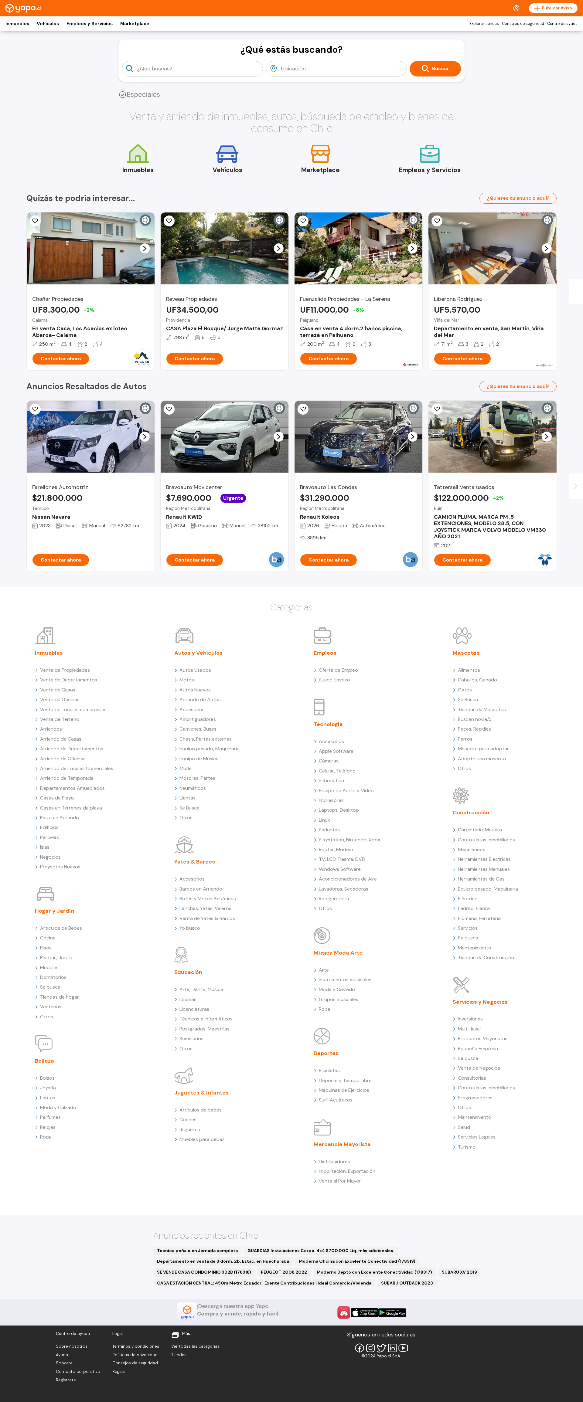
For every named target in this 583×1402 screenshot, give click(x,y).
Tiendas (178, 1354)
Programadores (475, 1098)
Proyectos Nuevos (60, 867)
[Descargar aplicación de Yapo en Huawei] (344, 1312)
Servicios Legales (477, 1137)
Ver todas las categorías (195, 1346)
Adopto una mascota (482, 758)
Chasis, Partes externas (205, 739)
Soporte (64, 1363)
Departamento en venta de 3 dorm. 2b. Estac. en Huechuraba (223, 1261)
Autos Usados (195, 670)
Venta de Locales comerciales (73, 709)
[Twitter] (381, 1348)
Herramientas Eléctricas (484, 859)
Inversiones (470, 1019)
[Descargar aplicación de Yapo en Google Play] (392, 1312)
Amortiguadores (197, 719)
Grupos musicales (338, 999)
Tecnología (328, 724)
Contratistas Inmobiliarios (486, 840)
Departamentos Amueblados (72, 788)
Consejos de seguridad (523, 23)
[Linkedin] (392, 1348)
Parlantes (329, 830)
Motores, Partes (197, 778)
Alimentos (469, 670)
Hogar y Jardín (54, 911)
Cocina (48, 938)
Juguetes (189, 1129)
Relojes (48, 1127)
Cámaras (329, 761)
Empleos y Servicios (89, 24)
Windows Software (340, 869)
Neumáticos (192, 788)
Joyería (48, 1088)
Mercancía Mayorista (342, 1144)
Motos (186, 680)
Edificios (49, 827)
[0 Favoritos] (436, 221)
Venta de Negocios (479, 1068)
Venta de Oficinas (60, 699)
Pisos (46, 948)
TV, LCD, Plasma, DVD (342, 859)
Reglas (118, 1371)
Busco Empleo (334, 680)
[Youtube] (403, 1348)
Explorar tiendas (484, 23)
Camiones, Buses (197, 729)
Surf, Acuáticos (336, 1100)
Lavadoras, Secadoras (343, 889)
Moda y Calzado (58, 1107)
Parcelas (49, 837)
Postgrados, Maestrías (204, 1029)
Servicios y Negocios (480, 1002)
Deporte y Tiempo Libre (345, 1080)
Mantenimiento (474, 948)
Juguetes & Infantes (201, 1092)
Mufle (185, 768)
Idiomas (187, 999)
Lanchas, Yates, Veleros (205, 908)
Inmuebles (17, 24)
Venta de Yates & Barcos (207, 918)
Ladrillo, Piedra (474, 908)
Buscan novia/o (475, 719)
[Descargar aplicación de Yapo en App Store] (364, 1312)
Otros (46, 1016)
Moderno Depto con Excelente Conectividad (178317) (374, 1272)
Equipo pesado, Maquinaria (209, 748)
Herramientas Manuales (484, 869)
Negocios (50, 857)
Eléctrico (468, 898)
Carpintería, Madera (480, 830)
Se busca (50, 987)
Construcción (471, 812)
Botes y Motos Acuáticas (207, 898)
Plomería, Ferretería (479, 918)
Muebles (49, 967)
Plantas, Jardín (56, 957)
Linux (324, 820)
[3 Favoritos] (169, 221)
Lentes (47, 1098)
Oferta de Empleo (338, 670)
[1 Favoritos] (303, 221)
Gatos (465, 690)
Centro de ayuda (562, 23)
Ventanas (50, 1006)
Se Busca (189, 808)
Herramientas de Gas (481, 879)
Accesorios (192, 709)
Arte (324, 970)
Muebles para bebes (202, 1139)
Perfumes (50, 1117)
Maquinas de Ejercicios (344, 1090)
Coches (187, 1119)
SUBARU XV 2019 (459, 1272)
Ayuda (62, 1354)
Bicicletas (329, 1070)
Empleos (325, 653)
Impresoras (331, 800)
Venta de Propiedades (65, 670)
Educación (188, 972)
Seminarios (191, 1038)
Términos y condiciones (135, 1346)
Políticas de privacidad (135, 1354)
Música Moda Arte (338, 952)
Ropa (46, 1137)
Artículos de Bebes (61, 928)
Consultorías (472, 1078)
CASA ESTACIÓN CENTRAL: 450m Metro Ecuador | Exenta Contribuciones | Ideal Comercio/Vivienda (264, 1283)
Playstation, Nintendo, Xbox (349, 840)
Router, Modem (336, 849)
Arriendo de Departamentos (71, 748)
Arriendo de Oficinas (63, 758)
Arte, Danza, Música (201, 989)
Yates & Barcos (194, 861)
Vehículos (48, 24)
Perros (465, 739)
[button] (144, 248)
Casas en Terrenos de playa (71, 808)
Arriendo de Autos (200, 699)
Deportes (326, 1053)
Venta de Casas (57, 690)
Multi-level (469, 1029)
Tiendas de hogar (59, 997)
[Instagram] (370, 1348)
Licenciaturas (194, 1009)
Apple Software (336, 751)
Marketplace (134, 24)
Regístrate (66, 1380)
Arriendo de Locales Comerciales (76, 768)
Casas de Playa (57, 798)
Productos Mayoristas (482, 1038)
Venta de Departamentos (68, 680)
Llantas (187, 798)
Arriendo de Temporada (67, 778)
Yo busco (189, 928)
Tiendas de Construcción (486, 957)
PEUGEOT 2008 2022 (284, 1272)
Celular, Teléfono (337, 771)
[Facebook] (359, 1348)
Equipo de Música (199, 758)
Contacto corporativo (78, 1371)
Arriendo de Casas (60, 739)
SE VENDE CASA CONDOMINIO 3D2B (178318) (204, 1272)
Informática (331, 780)
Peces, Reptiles (474, 729)
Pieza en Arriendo (59, 817)
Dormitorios (53, 977)
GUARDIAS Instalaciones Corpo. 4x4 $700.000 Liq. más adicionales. (320, 1250)
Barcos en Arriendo (200, 889)
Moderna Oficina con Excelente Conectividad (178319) (357, 1261)
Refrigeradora (334, 898)
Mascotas (466, 653)
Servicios (468, 928)
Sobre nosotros (71, 1346)
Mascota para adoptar (483, 748)
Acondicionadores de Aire (348, 879)
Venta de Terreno (59, 719)
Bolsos (47, 1078)
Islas (44, 847)
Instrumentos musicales (345, 979)
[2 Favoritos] (35, 221)
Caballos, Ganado (477, 680)
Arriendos (51, 729)
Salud (464, 1127)
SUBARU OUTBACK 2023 (407, 1283)
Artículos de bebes (200, 1110)
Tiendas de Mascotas (482, 709)
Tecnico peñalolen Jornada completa (197, 1250)
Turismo (467, 1147)
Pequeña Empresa (478, 1048)
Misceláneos (471, 849)
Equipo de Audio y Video (346, 790)
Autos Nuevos (195, 690)
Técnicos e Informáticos (206, 1019)
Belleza (44, 1060)
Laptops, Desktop (339, 810)
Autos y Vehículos (198, 653)
